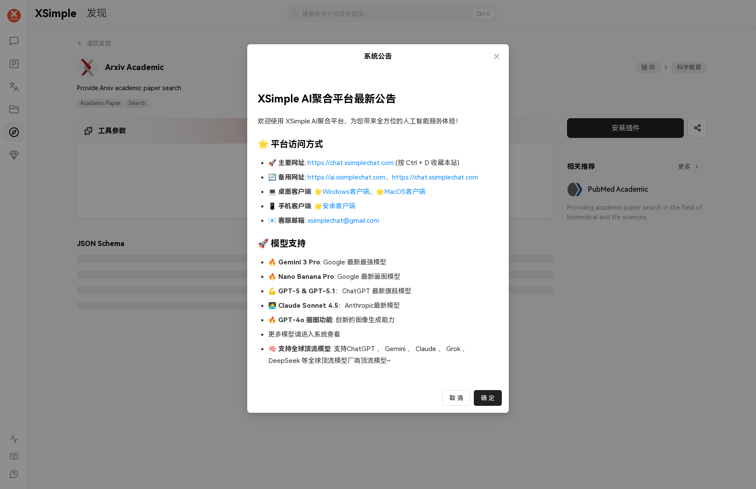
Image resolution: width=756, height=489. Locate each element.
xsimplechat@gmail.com (343, 221)
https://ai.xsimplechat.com (346, 177)
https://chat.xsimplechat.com (351, 163)
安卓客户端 (338, 206)
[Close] (496, 56)
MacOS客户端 (404, 192)
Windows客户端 (345, 192)
